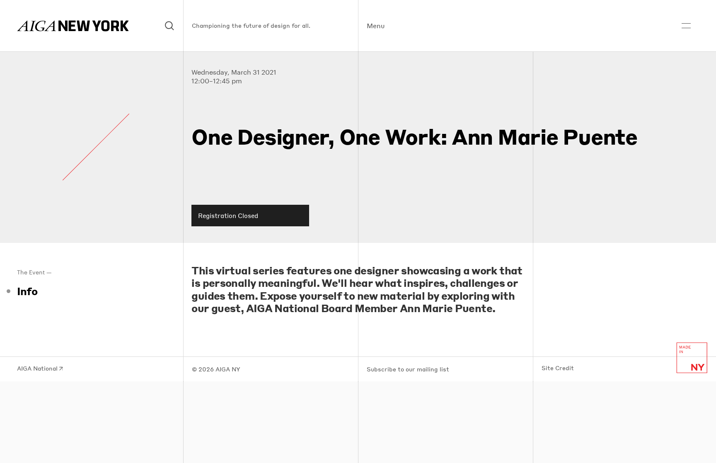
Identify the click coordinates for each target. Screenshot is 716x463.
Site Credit (558, 368)
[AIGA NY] (73, 26)
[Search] (170, 26)
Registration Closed (228, 215)
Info (27, 291)
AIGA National (38, 368)
